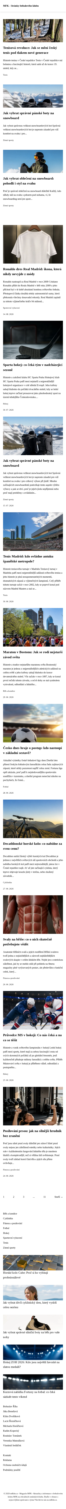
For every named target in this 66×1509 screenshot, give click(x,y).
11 (44, 1197)
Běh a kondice (9, 691)
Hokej (5, 404)
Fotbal (5, 787)
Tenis (5, 75)
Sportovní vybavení (11, 308)
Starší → (58, 1197)
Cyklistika (7, 882)
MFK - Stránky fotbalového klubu (21, 5)
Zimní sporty (8, 140)
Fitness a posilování (11, 978)
